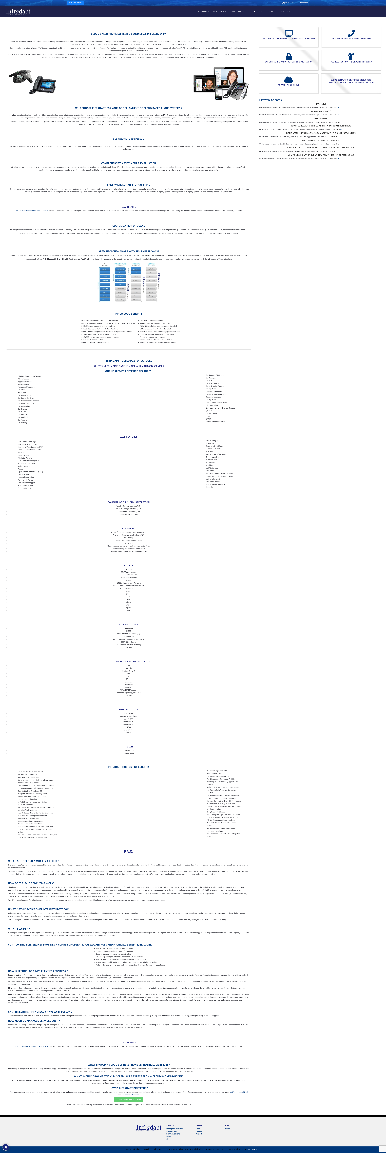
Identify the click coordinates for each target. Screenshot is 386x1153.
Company (270, 11)
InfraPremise (320, 118)
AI (259, 11)
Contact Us (284, 11)
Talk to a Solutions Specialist (129, 1100)
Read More (334, 107)
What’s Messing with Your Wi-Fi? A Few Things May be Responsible (321, 155)
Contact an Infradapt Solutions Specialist (32, 211)
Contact (199, 1134)
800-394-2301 (254, 1149)
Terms (227, 1129)
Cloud (250, 11)
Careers (199, 1131)
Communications (236, 11)
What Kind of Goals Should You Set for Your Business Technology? (321, 147)
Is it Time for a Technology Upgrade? (321, 140)
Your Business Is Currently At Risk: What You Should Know (321, 126)
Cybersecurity (218, 11)
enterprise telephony (130, 1095)
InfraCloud (321, 104)
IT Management (201, 11)
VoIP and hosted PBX (239, 1092)
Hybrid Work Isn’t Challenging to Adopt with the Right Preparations (320, 133)
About (198, 1129)
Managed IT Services (321, 111)
